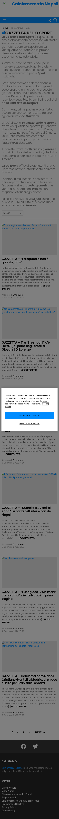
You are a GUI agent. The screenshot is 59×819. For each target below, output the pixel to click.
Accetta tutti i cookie (30, 415)
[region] (29, 409)
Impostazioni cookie (29, 424)
